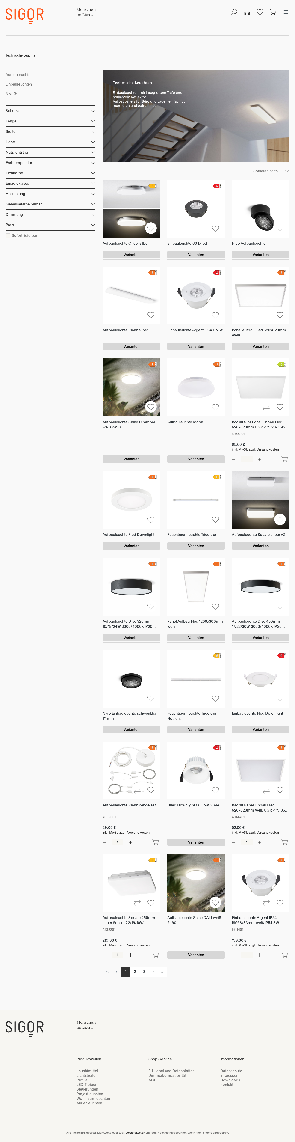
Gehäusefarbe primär (24, 204)
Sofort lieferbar (24, 236)
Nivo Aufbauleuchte (249, 243)
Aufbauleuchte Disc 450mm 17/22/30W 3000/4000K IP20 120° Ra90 (257, 624)
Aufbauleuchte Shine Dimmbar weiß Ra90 (129, 424)
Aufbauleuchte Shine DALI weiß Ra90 (194, 920)
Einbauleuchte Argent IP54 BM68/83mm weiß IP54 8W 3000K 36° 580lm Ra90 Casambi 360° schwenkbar (260, 920)
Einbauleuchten (19, 84)
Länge (11, 121)
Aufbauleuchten (19, 75)
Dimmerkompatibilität (167, 1075)
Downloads (230, 1080)
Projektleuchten (90, 1094)
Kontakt (226, 1085)
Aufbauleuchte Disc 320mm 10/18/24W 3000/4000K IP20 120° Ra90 (127, 624)
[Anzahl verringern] (234, 459)
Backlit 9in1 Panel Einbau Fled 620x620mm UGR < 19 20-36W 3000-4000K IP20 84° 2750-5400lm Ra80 (258, 425)
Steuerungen (87, 1089)
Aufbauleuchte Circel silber (126, 243)
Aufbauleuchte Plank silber (125, 330)
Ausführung (15, 194)
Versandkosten (135, 1132)
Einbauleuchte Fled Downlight (257, 713)
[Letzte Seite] (162, 972)
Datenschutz (231, 1071)
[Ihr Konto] (247, 12)
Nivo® (11, 94)
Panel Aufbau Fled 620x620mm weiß (259, 332)
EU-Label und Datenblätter (171, 1071)
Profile (82, 1080)
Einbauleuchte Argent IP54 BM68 (195, 330)
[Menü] (285, 12)
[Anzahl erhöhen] (260, 459)
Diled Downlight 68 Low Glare (193, 805)
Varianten (132, 255)
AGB (152, 1080)
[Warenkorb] (273, 12)
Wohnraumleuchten (93, 1098)
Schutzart (14, 111)
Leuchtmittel (87, 1071)
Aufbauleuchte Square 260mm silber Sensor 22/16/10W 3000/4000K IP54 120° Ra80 (129, 920)
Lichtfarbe (14, 173)
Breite (10, 131)
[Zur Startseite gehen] (41, 16)
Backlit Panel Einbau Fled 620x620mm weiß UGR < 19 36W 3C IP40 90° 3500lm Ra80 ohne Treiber (260, 808)
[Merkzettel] (260, 12)
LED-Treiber (86, 1085)
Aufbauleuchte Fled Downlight (128, 534)
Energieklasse (17, 183)
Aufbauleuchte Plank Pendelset (129, 805)
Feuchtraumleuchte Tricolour (191, 534)
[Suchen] (234, 12)
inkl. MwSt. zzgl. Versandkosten (255, 449)
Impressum (230, 1075)
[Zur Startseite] (41, 1029)
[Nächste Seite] (153, 972)
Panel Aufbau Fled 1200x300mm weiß (195, 624)
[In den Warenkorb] (284, 459)
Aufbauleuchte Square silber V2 (258, 534)
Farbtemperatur (19, 163)
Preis (10, 225)
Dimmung (14, 214)
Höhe (10, 142)
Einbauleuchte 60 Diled (187, 243)
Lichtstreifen (87, 1075)
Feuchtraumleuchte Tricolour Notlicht (191, 716)
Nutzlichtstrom (18, 152)
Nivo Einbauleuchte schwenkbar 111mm (130, 716)
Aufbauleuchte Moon (185, 422)
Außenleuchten (89, 1103)
